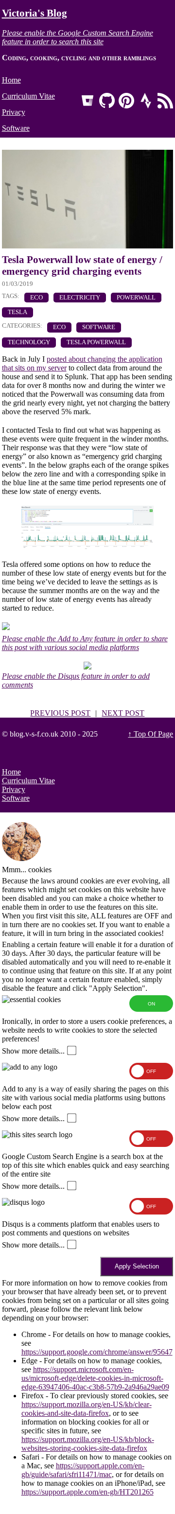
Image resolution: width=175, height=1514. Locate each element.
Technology (29, 342)
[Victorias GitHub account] (107, 100)
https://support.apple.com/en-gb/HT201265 (87, 1492)
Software (16, 128)
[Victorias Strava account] (146, 100)
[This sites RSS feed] (165, 100)
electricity (79, 297)
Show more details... (33, 1051)
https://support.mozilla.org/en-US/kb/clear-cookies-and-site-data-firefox (86, 1408)
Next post (123, 713)
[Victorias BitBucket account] (87, 100)
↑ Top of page (150, 734)
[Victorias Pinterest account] (126, 100)
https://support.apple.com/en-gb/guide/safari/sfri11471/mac (82, 1470)
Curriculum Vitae (28, 96)
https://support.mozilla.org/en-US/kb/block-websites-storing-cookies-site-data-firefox (87, 1443)
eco (36, 297)
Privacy (13, 112)
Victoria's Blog (34, 12)
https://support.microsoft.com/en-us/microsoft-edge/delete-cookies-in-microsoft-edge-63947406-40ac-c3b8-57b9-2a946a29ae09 (95, 1378)
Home (11, 80)
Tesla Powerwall (96, 342)
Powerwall (136, 297)
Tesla (17, 312)
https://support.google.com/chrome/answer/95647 (97, 1352)
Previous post (60, 713)
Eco (59, 327)
